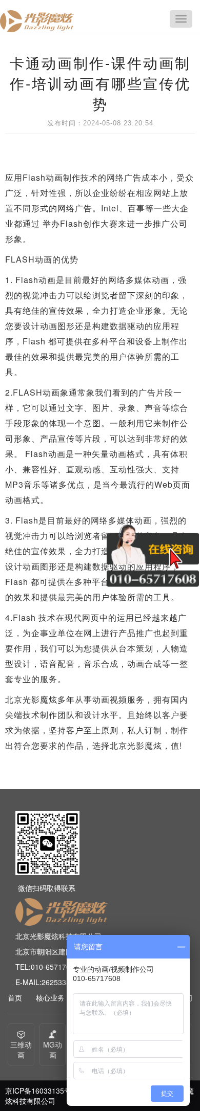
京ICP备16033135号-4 (41, 1090)
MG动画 (52, 1049)
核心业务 (50, 997)
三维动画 (21, 1049)
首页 (15, 997)
